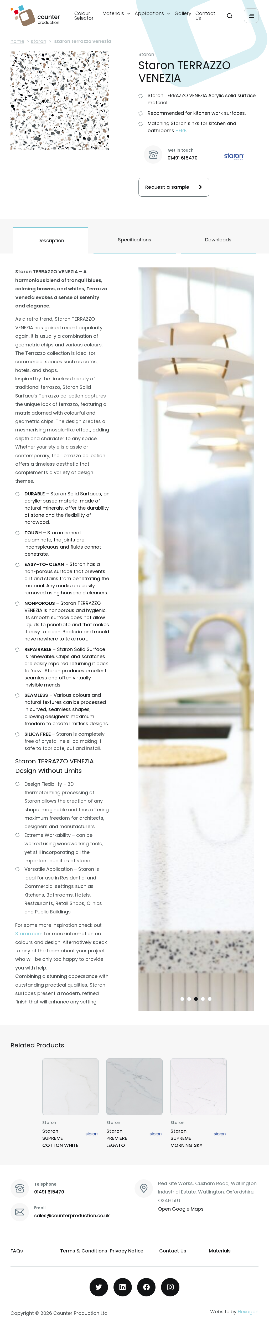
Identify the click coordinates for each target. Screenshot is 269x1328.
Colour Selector (84, 16)
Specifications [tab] (134, 239)
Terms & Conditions (83, 1250)
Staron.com (29, 933)
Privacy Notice (126, 1250)
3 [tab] (196, 999)
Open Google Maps (181, 1209)
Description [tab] (51, 240)
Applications (149, 13)
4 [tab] (203, 999)
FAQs (17, 1250)
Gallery (183, 13)
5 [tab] (210, 999)
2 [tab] (189, 999)
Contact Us (205, 16)
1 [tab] (182, 999)
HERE (180, 130)
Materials (113, 13)
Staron (38, 41)
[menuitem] (86, 16)
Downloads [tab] (218, 239)
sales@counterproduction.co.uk (72, 1215)
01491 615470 (183, 158)
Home (17, 41)
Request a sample (167, 187)
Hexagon (248, 1311)
